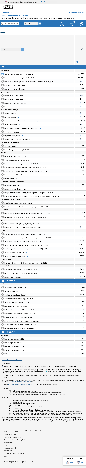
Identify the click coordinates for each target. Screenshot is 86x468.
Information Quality (10, 434)
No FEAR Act (8, 451)
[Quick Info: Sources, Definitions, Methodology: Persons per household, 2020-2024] (2, 188)
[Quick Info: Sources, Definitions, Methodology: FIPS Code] (2, 353)
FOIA (5, 445)
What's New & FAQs (76, 12)
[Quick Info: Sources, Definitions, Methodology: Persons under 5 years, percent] (2, 95)
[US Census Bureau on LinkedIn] (30, 431)
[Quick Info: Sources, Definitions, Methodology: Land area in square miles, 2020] (2, 346)
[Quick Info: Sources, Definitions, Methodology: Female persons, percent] (2, 106)
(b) (22, 136)
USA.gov (7, 456)
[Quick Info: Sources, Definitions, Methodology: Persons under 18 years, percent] (2, 99)
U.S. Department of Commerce (14, 453)
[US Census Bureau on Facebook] (21, 431)
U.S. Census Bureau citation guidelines (20, 384)
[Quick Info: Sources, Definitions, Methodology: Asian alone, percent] (2, 124)
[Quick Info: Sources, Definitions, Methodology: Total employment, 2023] (2, 291)
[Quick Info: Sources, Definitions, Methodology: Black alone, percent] (2, 116)
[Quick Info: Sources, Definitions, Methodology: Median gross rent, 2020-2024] (2, 174)
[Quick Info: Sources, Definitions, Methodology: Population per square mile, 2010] (2, 342)
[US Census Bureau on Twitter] (26, 431)
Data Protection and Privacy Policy (15, 440)
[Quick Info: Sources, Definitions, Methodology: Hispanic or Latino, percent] (2, 135)
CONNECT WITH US (11, 431)
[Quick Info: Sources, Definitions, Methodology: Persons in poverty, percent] (2, 276)
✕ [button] (84, 458)
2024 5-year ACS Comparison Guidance (19, 382)
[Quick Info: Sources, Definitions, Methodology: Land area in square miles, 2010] (2, 349)
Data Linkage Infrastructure (13, 437)
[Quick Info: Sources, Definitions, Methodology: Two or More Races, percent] (2, 131)
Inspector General (10, 448)
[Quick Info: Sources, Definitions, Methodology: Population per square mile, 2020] (2, 338)
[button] (62, 23)
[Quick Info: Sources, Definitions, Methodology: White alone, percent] (2, 113)
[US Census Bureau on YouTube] (35, 431)
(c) (44, 241)
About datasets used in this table (12, 360)
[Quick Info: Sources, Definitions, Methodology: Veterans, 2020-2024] (2, 145)
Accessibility (8, 442)
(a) (19, 117)
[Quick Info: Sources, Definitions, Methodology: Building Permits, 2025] (2, 178)
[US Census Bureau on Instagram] (40, 431)
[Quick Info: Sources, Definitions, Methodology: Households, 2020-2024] (2, 185)
